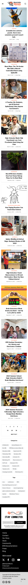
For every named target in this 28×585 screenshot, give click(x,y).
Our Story (5, 538)
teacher (4, 494)
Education (14, 64)
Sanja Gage (18, 75)
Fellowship (14, 340)
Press (4, 548)
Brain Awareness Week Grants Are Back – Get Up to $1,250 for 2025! (14, 311)
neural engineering (18, 488)
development (21, 491)
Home (4, 533)
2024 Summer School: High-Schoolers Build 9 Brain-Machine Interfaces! (14, 378)
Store (4, 541)
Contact (5, 535)
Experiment (14, 407)
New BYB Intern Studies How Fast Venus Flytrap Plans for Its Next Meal (14, 176)
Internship (14, 171)
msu (3, 482)
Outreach (14, 237)
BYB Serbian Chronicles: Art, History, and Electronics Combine (14, 344)
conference (11, 482)
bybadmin (19, 180)
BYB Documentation (9, 546)
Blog (4, 551)
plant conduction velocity (8, 491)
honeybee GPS (6, 497)
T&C (24, 579)
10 (7, 430)
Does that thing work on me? (9, 485)
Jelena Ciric (18, 146)
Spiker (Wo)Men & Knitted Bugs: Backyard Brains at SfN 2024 (15, 241)
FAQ (22, 579)
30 (16, 430)
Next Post (14, 434)
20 (12, 430)
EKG (18, 482)
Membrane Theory (14, 494)
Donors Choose (6, 488)
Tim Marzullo (18, 348)
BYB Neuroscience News (14, 205)
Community (6, 543)
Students (14, 136)
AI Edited (14, 28)
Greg (18, 39)
